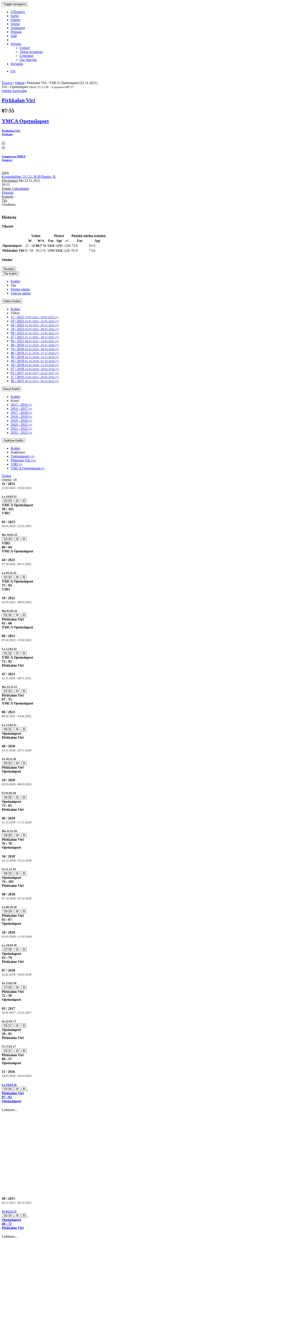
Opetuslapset (22, 456)
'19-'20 (8, 797)
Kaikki (15, 281)
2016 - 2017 (21, 408)
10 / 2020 (35, 349)
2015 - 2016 (21, 404)
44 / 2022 (35, 325)
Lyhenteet (26, 56)
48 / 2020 (35, 345)
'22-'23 (8, 501)
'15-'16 (8, 1089)
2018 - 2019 (21, 416)
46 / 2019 (35, 353)
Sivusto (16, 44)
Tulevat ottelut (21, 293)
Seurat (15, 24)
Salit (14, 36)
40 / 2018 (35, 361)
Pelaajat (16, 32)
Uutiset (25, 48)
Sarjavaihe (19, 91)
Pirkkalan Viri (23, 460)
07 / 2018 (35, 369)
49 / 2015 (35, 381)
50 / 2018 (35, 357)
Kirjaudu (17, 64)
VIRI (16, 464)
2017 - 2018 (21, 412)
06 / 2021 (35, 341)
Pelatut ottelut (20, 289)
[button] (142, 1093)
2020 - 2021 (21, 424)
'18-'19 (8, 873)
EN (13, 71)
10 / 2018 (35, 365)
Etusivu (7, 83)
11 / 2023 (35, 317)
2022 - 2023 (21, 432)
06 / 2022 (35, 333)
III (17, 501)
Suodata (9, 269)
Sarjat (15, 16)
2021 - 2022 (21, 428)
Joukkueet (18, 28)
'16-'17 (8, 1025)
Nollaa (6, 476)
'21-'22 (8, 615)
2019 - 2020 (21, 420)
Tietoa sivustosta (31, 52)
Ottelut (15, 20)
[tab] (142, 505)
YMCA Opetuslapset (27, 468)
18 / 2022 (35, 329)
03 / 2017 (35, 373)
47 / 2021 (35, 337)
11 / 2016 (35, 377)
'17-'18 (8, 949)
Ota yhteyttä (28, 60)
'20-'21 (8, 729)
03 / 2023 (35, 321)
